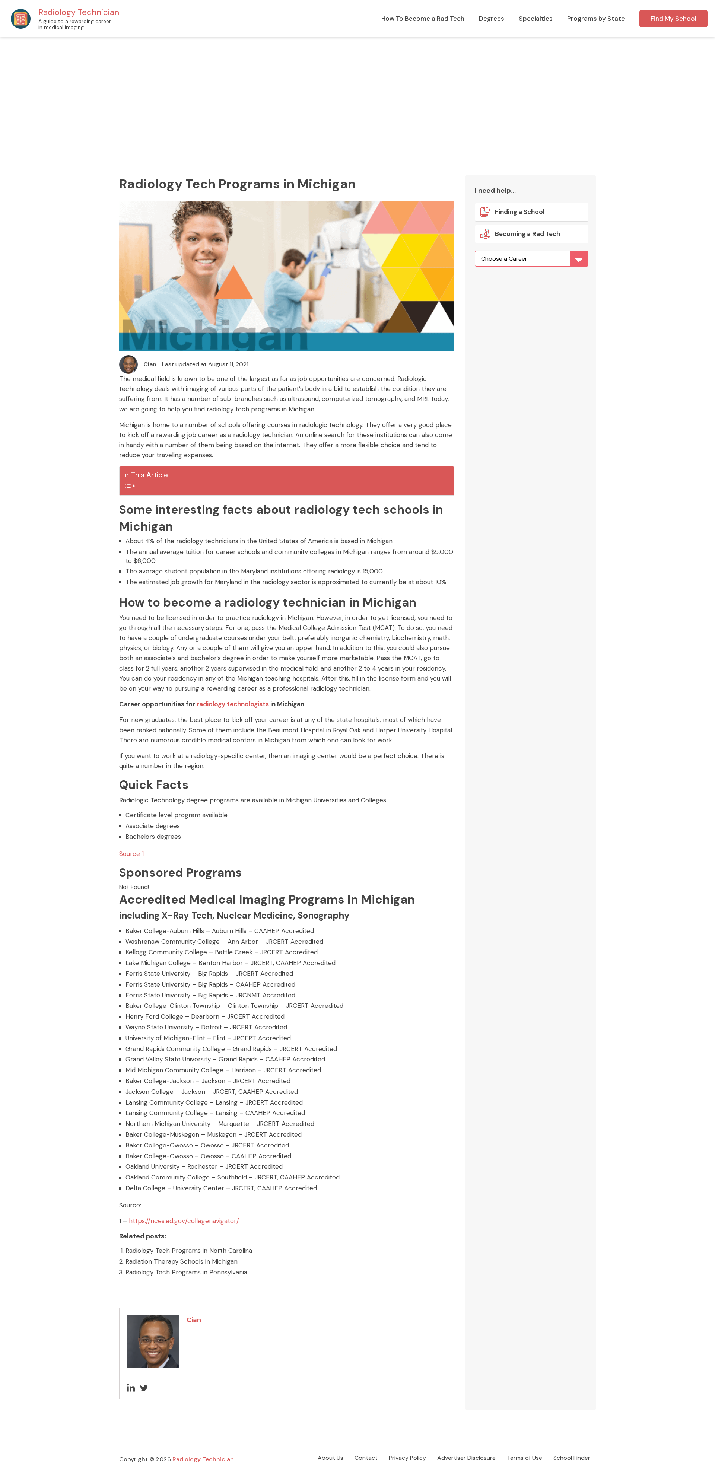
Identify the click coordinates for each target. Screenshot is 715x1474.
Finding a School (519, 212)
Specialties (536, 19)
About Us (330, 1458)
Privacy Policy (407, 1458)
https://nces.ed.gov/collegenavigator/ (184, 1221)
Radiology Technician (78, 12)
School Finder (571, 1458)
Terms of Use (524, 1458)
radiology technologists (233, 704)
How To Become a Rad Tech (422, 19)
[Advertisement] (357, 93)
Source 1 (131, 854)
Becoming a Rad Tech (526, 234)
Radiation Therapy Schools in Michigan (181, 1261)
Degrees (491, 19)
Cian (149, 364)
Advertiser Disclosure (466, 1458)
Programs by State (596, 19)
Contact (366, 1458)
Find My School (673, 19)
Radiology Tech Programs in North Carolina (188, 1251)
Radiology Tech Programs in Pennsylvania (186, 1272)
